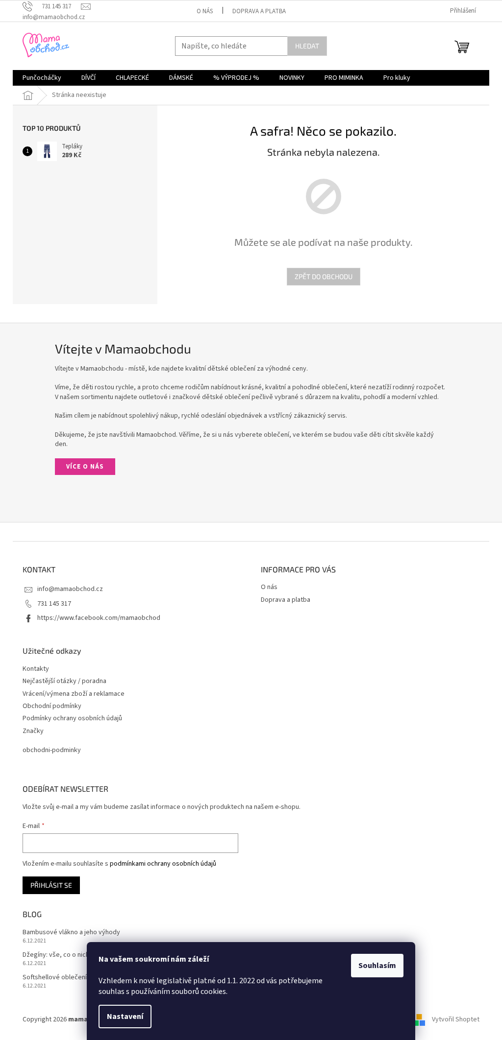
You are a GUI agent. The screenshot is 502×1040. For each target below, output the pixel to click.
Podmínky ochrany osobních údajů (72, 718)
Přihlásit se (51, 885)
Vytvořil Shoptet (455, 1019)
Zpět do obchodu (323, 276)
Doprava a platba (259, 11)
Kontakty (36, 669)
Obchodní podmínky (52, 706)
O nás (205, 11)
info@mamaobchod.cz (70, 589)
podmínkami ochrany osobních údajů (163, 864)
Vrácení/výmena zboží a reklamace (74, 694)
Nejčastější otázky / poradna (64, 681)
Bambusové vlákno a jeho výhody (71, 932)
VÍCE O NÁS (85, 466)
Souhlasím (377, 965)
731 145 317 (54, 604)
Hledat (307, 46)
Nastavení (125, 1016)
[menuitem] (42, 78)
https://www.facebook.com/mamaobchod (98, 618)
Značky (33, 731)
